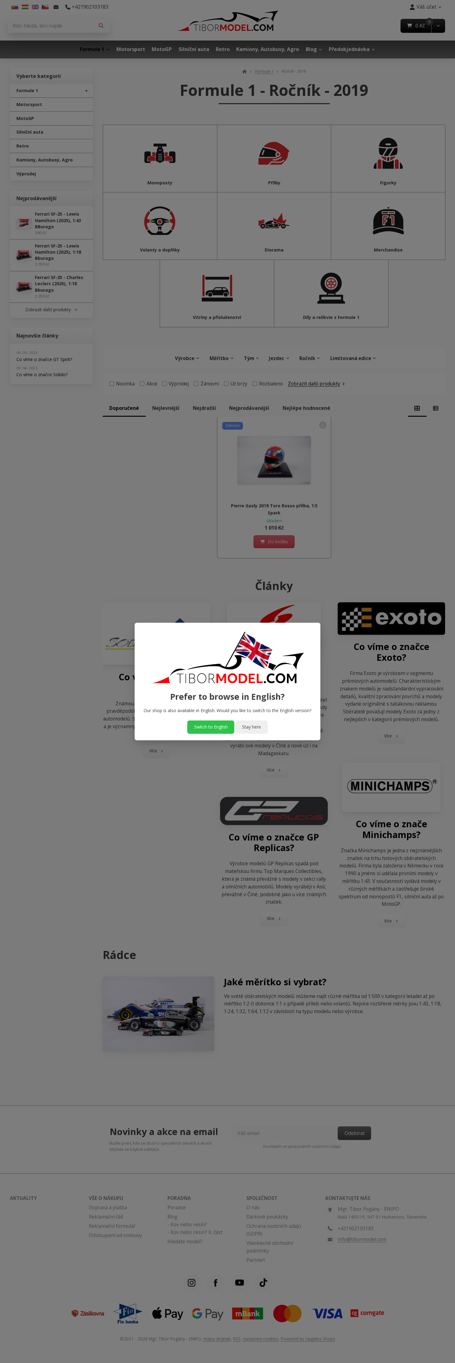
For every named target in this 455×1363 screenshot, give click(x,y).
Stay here (251, 727)
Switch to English (211, 727)
